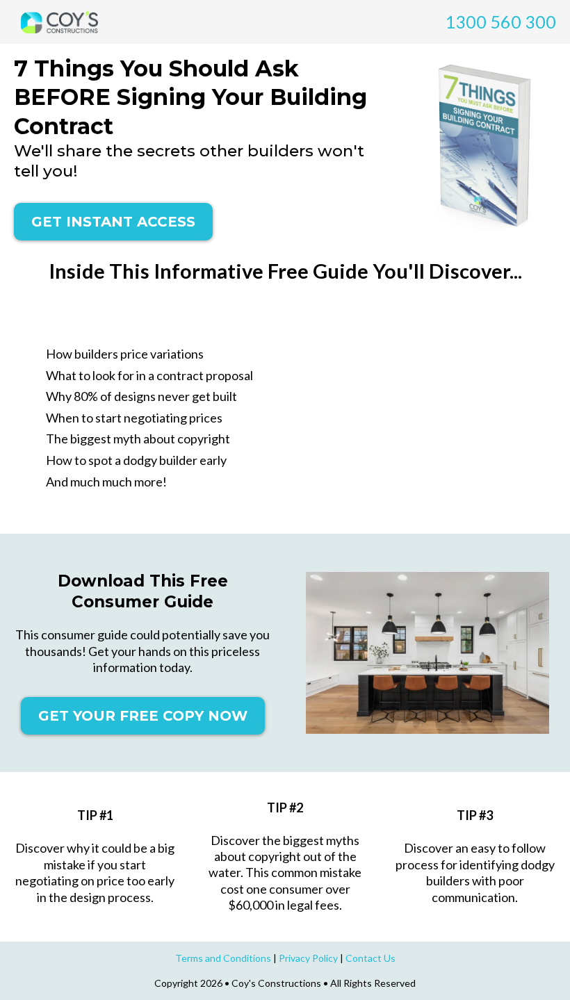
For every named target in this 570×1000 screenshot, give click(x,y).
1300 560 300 (500, 21)
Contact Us (370, 958)
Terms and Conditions (223, 958)
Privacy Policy (308, 958)
